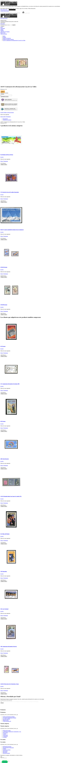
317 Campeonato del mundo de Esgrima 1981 (10, 383)
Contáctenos (5, 736)
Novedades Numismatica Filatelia (9, 717)
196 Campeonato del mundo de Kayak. (8, 646)
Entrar (1, 161)
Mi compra (2, 23)
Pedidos (4, 748)
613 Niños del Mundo (4, 533)
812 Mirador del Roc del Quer (6, 154)
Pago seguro (5, 732)
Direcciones (5, 750)
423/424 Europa (3, 267)
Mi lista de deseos (6, 753)
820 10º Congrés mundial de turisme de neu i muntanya (12, 229)
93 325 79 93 (27, 13)
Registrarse (8, 116)
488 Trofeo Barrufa (4, 458)
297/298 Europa (3, 304)
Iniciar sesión (3, 116)
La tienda (5, 737)
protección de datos (11, 707)
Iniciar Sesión (6, 10)
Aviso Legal (5, 734)
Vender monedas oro (7, 721)
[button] (39, 18)
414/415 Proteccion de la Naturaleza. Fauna (9, 683)
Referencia (2, 123)
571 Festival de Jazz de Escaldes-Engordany (9, 192)
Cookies (4, 733)
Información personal (7, 746)
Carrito (1, 10)
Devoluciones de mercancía (8, 747)
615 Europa (2, 346)
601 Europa (2, 421)
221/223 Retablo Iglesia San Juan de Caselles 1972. (11, 496)
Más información (4, 9)
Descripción (5, 118)
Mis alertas (5, 752)
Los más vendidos (6, 718)
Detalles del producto (7, 119)
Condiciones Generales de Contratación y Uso (12, 731)
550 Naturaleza (3, 571)
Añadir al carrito (4, 96)
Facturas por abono (6, 749)
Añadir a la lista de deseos (7, 112)
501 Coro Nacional (4, 608)
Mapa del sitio (5, 720)
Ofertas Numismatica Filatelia (9, 716)
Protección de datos (7, 730)
